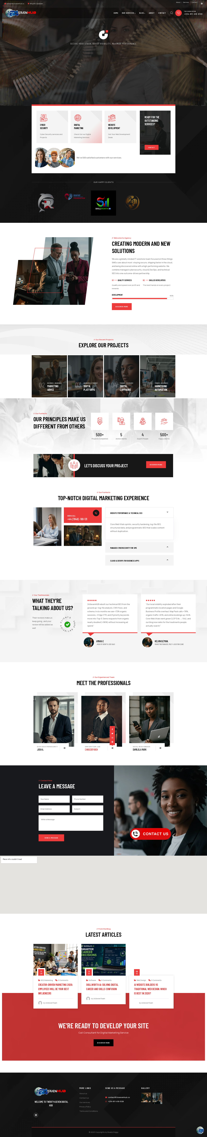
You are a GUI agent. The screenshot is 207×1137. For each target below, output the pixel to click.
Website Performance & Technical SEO (126, 513)
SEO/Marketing (47, 980)
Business (50, 383)
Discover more (156, 465)
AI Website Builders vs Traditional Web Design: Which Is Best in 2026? (150, 989)
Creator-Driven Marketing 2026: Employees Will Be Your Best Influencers (55, 989)
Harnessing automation (161, 387)
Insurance (58, 383)
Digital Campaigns (125, 387)
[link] (101, 721)
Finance (122, 383)
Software (92, 980)
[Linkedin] (202, 3)
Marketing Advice (52, 387)
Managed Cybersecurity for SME (123, 548)
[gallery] (146, 1097)
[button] (171, 376)
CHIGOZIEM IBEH (91, 749)
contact (151, 147)
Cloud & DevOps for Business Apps (124, 560)
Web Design (141, 980)
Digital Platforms (89, 387)
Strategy (94, 383)
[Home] (20, 13)
